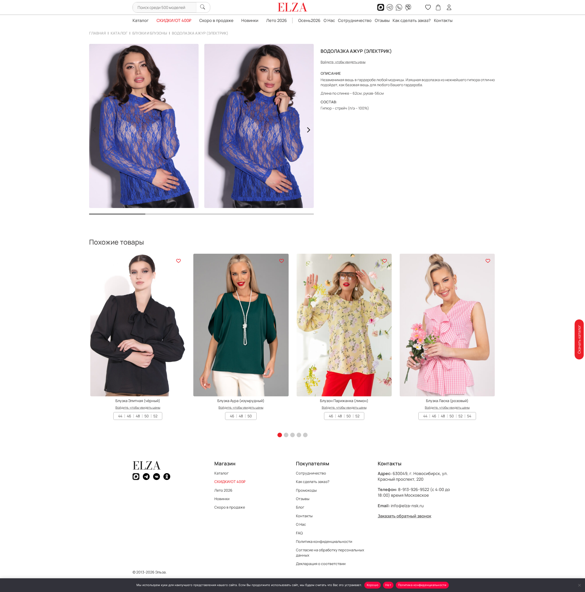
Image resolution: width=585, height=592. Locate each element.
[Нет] (579, 585)
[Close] (333, 273)
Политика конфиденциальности (422, 585)
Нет (388, 585)
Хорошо (373, 585)
